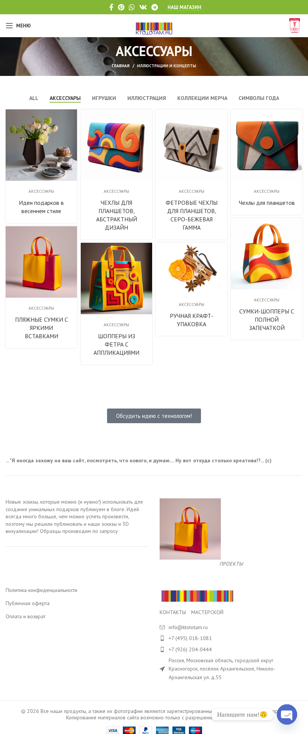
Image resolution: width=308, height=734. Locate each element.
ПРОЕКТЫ (231, 563)
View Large (70, 116)
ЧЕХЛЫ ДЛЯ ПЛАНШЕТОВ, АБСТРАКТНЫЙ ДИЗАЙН (116, 215)
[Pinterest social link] (121, 7)
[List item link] (231, 638)
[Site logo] (154, 25)
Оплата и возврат (25, 616)
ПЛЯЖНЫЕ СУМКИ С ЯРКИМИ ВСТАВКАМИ (41, 328)
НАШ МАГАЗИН (184, 8)
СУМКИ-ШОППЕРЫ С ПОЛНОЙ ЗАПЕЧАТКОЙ (266, 319)
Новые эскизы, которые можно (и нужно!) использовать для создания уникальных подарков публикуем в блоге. (74, 505)
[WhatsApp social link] (132, 7)
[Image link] (197, 595)
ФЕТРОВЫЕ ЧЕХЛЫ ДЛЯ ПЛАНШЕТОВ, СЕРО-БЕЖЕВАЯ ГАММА (191, 215)
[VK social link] (143, 7)
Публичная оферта (28, 603)
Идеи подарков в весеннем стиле (41, 207)
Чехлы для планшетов (267, 202)
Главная (121, 65)
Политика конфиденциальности (41, 590)
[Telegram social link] (154, 7)
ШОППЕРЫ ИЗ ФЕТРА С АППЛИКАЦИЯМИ (116, 344)
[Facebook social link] (111, 7)
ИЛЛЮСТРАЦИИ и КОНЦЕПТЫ (166, 65)
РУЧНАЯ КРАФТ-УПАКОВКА (191, 320)
